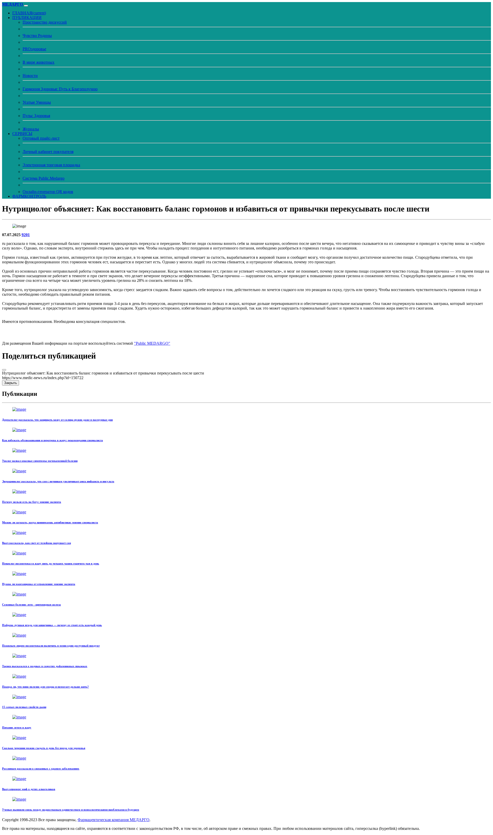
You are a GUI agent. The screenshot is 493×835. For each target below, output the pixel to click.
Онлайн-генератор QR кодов (48, 191)
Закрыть (10, 383)
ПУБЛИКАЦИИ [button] (27, 17)
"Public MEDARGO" (152, 343)
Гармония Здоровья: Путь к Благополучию (60, 89)
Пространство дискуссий (45, 22)
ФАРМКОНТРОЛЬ (29, 196)
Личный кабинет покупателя (48, 151)
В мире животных (38, 62)
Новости (30, 75)
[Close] (4, 370)
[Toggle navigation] (26, 5)
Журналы (31, 129)
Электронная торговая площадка (51, 165)
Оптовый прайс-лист (41, 138)
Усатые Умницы (37, 102)
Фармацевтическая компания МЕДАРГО (113, 820)
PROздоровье (34, 49)
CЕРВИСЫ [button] (22, 133)
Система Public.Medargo (43, 178)
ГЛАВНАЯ (29, 13)
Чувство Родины (37, 35)
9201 (26, 235)
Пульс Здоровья (36, 115)
